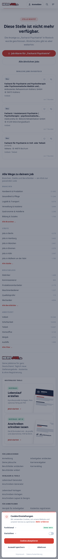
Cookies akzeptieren (29, 541)
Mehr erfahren (42, 522)
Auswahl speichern (16, 547)
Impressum (20, 554)
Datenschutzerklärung (34, 554)
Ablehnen (41, 547)
